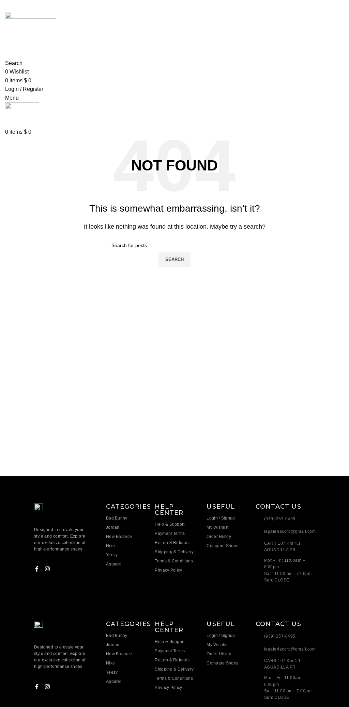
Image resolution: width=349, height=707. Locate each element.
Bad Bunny (116, 518)
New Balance (119, 536)
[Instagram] (47, 569)
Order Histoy (219, 536)
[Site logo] (30, 30)
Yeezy (112, 555)
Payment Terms (170, 533)
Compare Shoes (222, 545)
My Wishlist (217, 527)
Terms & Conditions (174, 561)
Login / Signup (221, 518)
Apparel (113, 564)
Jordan (113, 527)
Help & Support (169, 524)
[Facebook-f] (37, 569)
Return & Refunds (172, 542)
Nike (110, 545)
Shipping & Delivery (174, 551)
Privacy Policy (168, 570)
